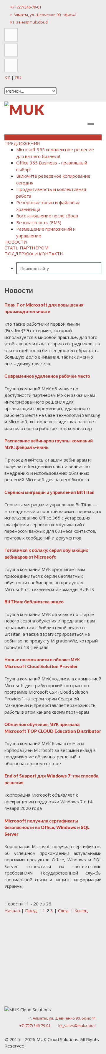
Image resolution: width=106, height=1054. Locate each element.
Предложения (22, 143)
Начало (12, 910)
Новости (15, 242)
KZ (7, 77)
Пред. (31, 910)
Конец (81, 910)
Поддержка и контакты (34, 254)
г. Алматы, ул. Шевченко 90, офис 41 (43, 14)
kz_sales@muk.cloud (29, 22)
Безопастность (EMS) (38, 222)
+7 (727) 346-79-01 (25, 7)
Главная (14, 137)
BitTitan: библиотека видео (34, 601)
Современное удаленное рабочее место (47, 376)
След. (63, 910)
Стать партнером (26, 248)
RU (18, 77)
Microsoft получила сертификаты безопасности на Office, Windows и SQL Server (47, 827)
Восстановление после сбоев (47, 216)
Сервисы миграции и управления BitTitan (49, 492)
